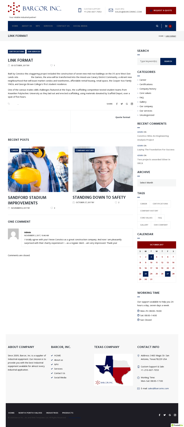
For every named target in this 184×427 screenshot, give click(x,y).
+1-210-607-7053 (92, 12)
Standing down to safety (99, 197)
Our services (34, 51)
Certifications (16, 51)
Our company (146, 106)
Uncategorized (147, 115)
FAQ (142, 97)
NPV (38, 26)
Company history (85, 150)
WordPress (24, 77)
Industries (52, 413)
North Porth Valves (30, 413)
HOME (15, 26)
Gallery (143, 101)
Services (48, 26)
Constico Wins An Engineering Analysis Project (153, 138)
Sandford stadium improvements (27, 201)
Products (67, 413)
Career (14, 103)
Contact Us (63, 26)
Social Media (80, 26)
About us (27, 26)
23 (146, 274)
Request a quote (163, 10)
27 (168, 274)
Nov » (142, 284)
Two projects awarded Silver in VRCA (153, 161)
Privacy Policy (75, 417)
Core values (145, 93)
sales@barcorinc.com (158, 388)
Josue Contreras (38, 65)
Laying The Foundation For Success (155, 150)
